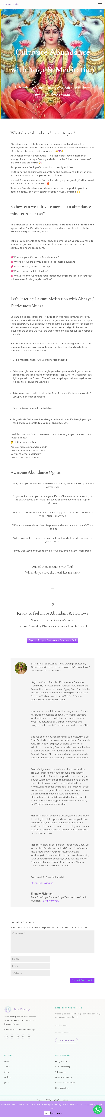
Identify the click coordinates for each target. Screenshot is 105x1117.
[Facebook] (23, 1036)
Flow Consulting (61, 1087)
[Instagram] (6, 1036)
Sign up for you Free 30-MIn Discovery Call (52, 640)
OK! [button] (47, 1113)
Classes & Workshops (65, 1082)
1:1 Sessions (60, 1072)
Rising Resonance (62, 1061)
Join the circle (66, 1041)
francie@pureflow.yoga (27, 1029)
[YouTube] (12, 1036)
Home (6, 1061)
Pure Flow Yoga (50, 900)
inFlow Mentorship (63, 1066)
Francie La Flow (11, 4)
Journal (7, 1082)
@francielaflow (9, 1029)
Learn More (56, 1113)
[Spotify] (18, 1036)
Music (6, 1072)
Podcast (7, 1077)
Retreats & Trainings (63, 1077)
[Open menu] (100, 4)
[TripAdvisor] (29, 1036)
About (6, 1066)
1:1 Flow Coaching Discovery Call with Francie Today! (52, 626)
